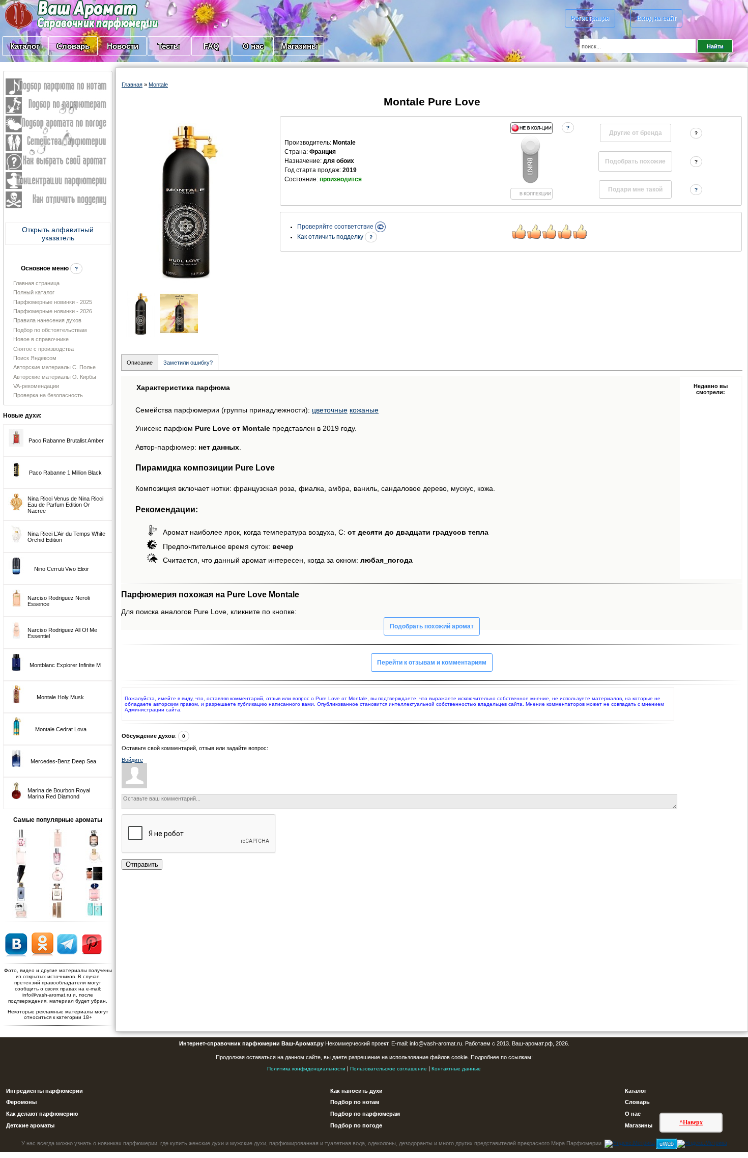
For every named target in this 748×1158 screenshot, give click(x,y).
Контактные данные (456, 1068)
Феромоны (21, 1102)
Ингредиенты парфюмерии (44, 1091)
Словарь (73, 46)
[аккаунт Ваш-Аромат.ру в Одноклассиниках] (42, 944)
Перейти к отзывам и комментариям (431, 662)
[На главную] (56, 15)
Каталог (24, 46)
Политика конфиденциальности (306, 1068)
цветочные (330, 410)
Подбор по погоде (356, 1125)
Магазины (299, 46)
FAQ (211, 46)
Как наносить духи (356, 1091)
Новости (122, 46)
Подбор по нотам (354, 1102)
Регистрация (590, 18)
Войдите (132, 760)
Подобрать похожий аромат (432, 626)
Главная (132, 84)
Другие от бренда (635, 132)
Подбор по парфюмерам (365, 1114)
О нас (253, 46)
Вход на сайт (656, 18)
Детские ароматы (30, 1125)
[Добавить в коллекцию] (531, 161)
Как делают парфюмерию (42, 1114)
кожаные (364, 410)
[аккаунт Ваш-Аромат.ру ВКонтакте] (16, 944)
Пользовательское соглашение (388, 1068)
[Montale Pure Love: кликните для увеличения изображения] (185, 201)
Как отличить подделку (331, 236)
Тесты (169, 46)
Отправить (142, 864)
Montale (158, 84)
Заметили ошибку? (188, 363)
